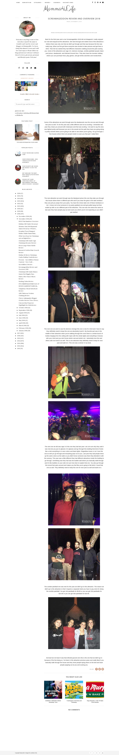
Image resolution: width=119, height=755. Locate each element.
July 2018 (22, 315)
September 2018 (24, 310)
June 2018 (22, 318)
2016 (18, 336)
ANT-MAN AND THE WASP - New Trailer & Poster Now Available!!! (30, 174)
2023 (18, 201)
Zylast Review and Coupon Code (30, 153)
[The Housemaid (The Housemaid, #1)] (22, 85)
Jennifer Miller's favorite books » (29, 94)
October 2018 (23, 308)
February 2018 (23, 328)
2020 (18, 209)
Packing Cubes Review (26, 281)
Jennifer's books (27, 78)
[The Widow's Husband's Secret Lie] (26, 86)
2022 (18, 203)
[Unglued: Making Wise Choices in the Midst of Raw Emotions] (29, 86)
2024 (18, 198)
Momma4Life (59, 8)
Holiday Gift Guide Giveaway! (28, 224)
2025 (18, 196)
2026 (18, 193)
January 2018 (23, 331)
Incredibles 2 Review (25, 264)
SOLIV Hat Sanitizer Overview (28, 221)
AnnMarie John (34, 752)
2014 (18, 341)
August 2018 (23, 313)
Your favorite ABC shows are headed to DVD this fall (30, 167)
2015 (18, 338)
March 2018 (22, 325)
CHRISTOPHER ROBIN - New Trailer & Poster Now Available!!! (30, 160)
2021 (18, 206)
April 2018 (22, 323)
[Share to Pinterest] (102, 669)
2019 (18, 211)
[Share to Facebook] (96, 669)
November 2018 (24, 219)
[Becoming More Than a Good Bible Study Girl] (16, 90)
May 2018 (22, 320)
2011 (18, 348)
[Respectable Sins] (16, 85)
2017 (18, 333)
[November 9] (22, 90)
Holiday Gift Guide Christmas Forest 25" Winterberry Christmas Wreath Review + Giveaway (30, 182)
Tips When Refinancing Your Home (27, 142)
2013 (18, 343)
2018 (18, 214)
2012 (18, 346)
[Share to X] (99, 669)
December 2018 (24, 216)
